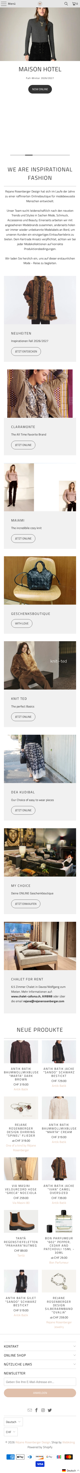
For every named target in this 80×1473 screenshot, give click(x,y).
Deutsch (11, 1422)
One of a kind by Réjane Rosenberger (21, 1147)
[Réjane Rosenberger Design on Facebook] (36, 1410)
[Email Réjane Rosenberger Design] (30, 1410)
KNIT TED (19, 698)
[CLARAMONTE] (40, 393)
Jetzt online (23, 445)
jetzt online (23, 810)
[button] (71, 1470)
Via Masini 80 (21, 1202)
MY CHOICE (21, 885)
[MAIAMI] (40, 487)
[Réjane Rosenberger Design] (40, 3)
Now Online (40, 89)
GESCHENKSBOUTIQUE (30, 613)
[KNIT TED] (40, 665)
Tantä (21, 1255)
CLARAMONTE (23, 426)
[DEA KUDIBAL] (40, 759)
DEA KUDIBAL (23, 792)
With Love (21, 623)
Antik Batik (21, 1089)
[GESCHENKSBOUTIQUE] (40, 580)
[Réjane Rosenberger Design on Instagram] (43, 1410)
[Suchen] (66, 3)
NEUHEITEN (21, 333)
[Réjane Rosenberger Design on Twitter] (50, 1410)
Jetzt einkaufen (25, 904)
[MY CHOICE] (40, 852)
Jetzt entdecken (26, 351)
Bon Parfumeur (59, 1262)
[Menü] (2, 3)
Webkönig (68, 1442)
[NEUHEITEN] (40, 300)
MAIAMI (18, 520)
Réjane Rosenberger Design (32, 1442)
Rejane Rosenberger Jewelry (59, 1324)
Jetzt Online (23, 717)
